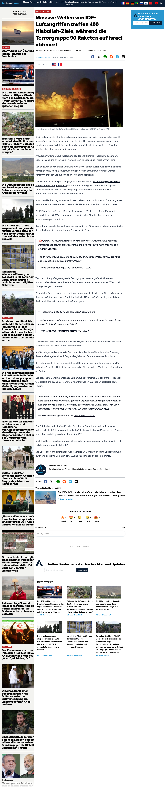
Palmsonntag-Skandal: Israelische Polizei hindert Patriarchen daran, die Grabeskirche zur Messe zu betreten (19, 608)
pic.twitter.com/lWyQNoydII (66, 260)
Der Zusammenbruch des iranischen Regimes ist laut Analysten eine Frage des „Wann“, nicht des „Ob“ (18, 654)
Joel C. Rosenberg (44, 615)
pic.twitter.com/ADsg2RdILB (62, 324)
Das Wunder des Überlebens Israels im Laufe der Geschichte (19, 53)
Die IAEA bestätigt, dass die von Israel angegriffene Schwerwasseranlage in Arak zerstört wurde (19, 188)
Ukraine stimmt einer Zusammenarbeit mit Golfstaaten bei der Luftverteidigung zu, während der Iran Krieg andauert (16, 697)
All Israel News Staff (43, 57)
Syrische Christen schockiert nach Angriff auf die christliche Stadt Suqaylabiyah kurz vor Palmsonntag (19, 478)
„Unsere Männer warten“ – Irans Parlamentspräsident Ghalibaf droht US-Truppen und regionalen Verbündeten (20, 520)
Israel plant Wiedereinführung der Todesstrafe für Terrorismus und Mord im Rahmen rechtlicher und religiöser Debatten (19, 278)
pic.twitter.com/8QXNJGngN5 (94, 408)
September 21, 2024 (80, 267)
